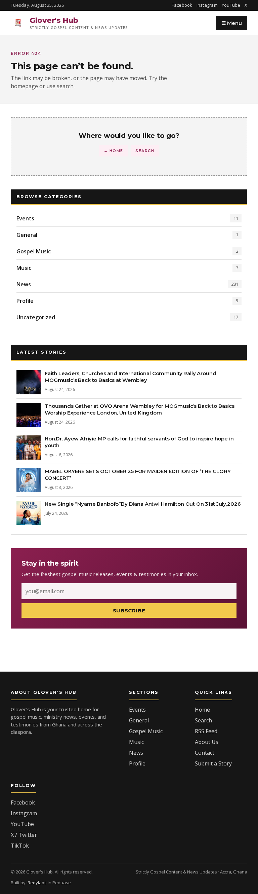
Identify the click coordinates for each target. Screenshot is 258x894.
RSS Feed (206, 731)
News (136, 752)
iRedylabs (37, 883)
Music (136, 742)
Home (202, 709)
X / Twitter (24, 834)
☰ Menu (231, 23)
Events (137, 709)
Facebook (182, 5)
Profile (137, 763)
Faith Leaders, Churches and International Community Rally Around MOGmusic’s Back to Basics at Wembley (130, 376)
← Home (113, 150)
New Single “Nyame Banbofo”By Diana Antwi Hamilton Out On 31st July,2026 (143, 504)
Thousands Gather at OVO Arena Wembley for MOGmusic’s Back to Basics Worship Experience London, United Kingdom (139, 409)
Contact (204, 752)
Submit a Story (213, 763)
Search (144, 150)
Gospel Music (146, 731)
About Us (206, 742)
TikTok (20, 845)
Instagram (207, 5)
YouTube (231, 5)
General (139, 720)
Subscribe (129, 610)
